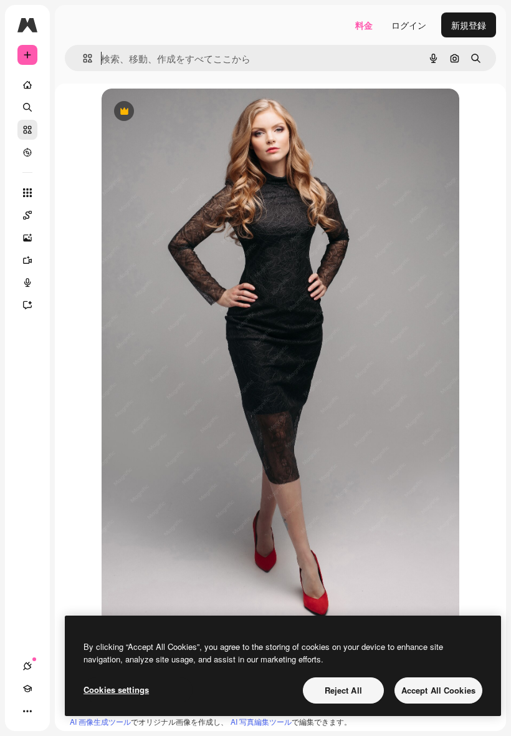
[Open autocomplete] (82, 58)
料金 (364, 25)
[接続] (27, 666)
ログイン (408, 25)
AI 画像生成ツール (100, 721)
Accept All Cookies (438, 690)
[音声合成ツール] (27, 283)
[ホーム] (27, 85)
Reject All (343, 690)
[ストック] (27, 130)
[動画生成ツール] (27, 260)
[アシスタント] (27, 305)
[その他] (27, 711)
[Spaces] (27, 215)
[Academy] (27, 689)
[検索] (27, 107)
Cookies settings (116, 689)
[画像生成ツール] (27, 238)
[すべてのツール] (27, 193)
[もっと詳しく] (27, 152)
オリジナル (187, 112)
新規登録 (468, 25)
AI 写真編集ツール (261, 721)
